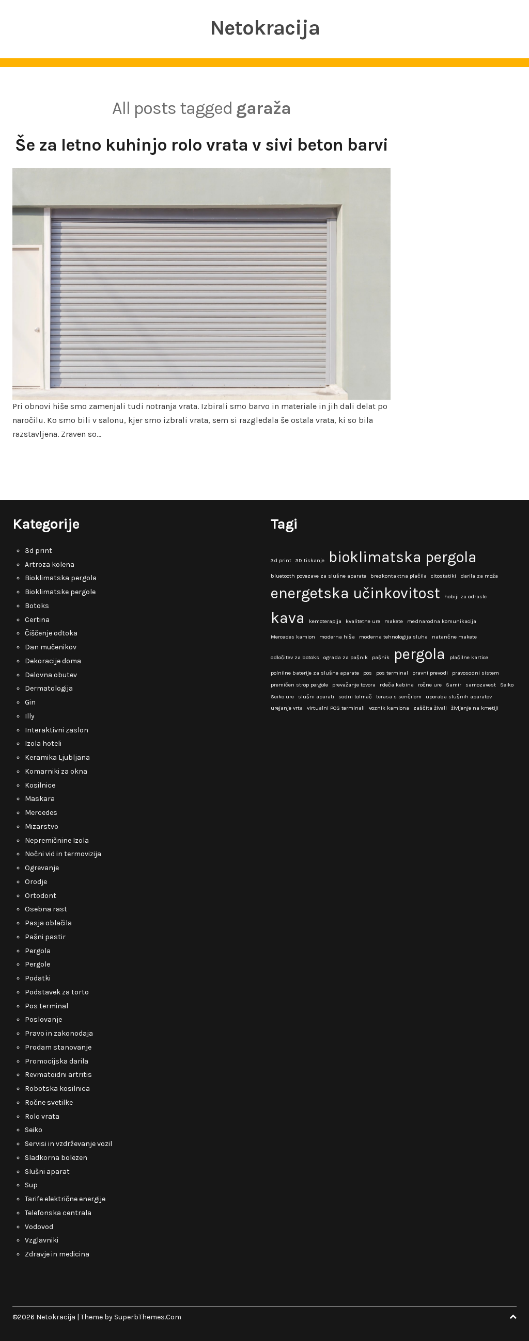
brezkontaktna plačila (398, 576)
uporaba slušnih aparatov (459, 696)
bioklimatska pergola (403, 557)
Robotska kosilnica (57, 1088)
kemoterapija (325, 621)
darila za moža (479, 576)
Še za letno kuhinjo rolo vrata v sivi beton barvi (201, 145)
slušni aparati (316, 696)
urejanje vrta (287, 708)
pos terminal (392, 672)
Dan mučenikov (50, 647)
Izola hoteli (43, 743)
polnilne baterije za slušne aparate (315, 672)
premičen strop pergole (299, 684)
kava (288, 618)
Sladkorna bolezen (56, 1157)
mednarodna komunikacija (441, 621)
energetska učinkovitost (355, 593)
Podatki (38, 978)
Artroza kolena (49, 564)
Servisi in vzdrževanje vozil (68, 1143)
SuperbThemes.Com (147, 1317)
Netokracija (265, 27)
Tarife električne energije (65, 1199)
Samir (453, 684)
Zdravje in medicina (57, 1254)
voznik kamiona (389, 708)
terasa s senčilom (399, 696)
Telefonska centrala (58, 1212)
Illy (30, 716)
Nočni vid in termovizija (63, 853)
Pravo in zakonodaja (59, 1033)
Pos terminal (46, 1006)
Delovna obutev (51, 674)
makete (393, 621)
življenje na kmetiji (475, 708)
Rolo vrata (42, 1116)
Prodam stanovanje (58, 1047)
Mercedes (41, 812)
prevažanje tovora (354, 684)
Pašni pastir (45, 937)
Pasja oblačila (48, 923)
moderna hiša (337, 636)
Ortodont (40, 895)
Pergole (37, 964)
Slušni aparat (47, 1171)
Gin (30, 702)
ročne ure (430, 684)
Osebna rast (46, 909)
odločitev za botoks (295, 657)
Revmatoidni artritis (58, 1074)
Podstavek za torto (57, 992)
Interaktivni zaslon (56, 730)
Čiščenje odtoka (51, 633)
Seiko (33, 1129)
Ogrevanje (42, 867)
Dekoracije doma (53, 661)
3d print (38, 550)
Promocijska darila (56, 1061)
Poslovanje (43, 1019)
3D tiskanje (309, 560)
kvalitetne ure (363, 621)
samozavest (480, 684)
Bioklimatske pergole (60, 591)
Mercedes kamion (293, 636)
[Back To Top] (513, 1317)
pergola (419, 654)
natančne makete (454, 636)
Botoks (37, 605)
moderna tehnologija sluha (393, 636)
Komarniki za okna (56, 771)
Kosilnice (40, 785)
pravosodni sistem (475, 672)
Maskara (40, 798)
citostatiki (443, 576)
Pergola (38, 950)
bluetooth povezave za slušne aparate (318, 576)
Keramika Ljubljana (57, 757)
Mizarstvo (41, 826)
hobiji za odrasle (465, 596)
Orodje (36, 881)
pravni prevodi (430, 672)
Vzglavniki (41, 1240)
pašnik (381, 657)
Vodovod (39, 1226)
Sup (31, 1185)
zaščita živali (430, 708)
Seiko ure (282, 696)
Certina (37, 619)
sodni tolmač (355, 696)
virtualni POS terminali (336, 708)
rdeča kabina (397, 684)
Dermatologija (49, 688)
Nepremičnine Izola (57, 840)
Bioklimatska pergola (61, 578)
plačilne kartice (468, 657)
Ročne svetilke (49, 1102)
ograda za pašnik (345, 657)
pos (367, 672)
